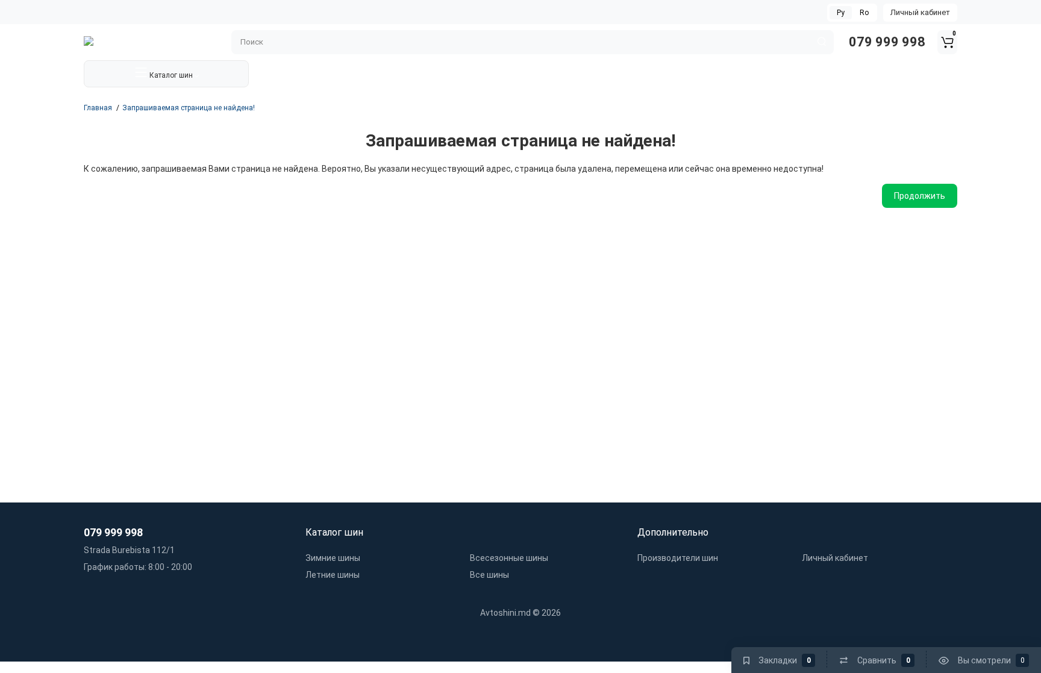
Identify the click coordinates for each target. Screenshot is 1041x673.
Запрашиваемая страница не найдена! (188, 108)
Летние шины (332, 575)
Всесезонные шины (509, 558)
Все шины (489, 575)
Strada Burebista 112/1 (129, 550)
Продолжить (919, 196)
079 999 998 (885, 41)
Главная (98, 108)
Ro (864, 12)
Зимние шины (332, 558)
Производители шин (677, 558)
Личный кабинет (920, 12)
